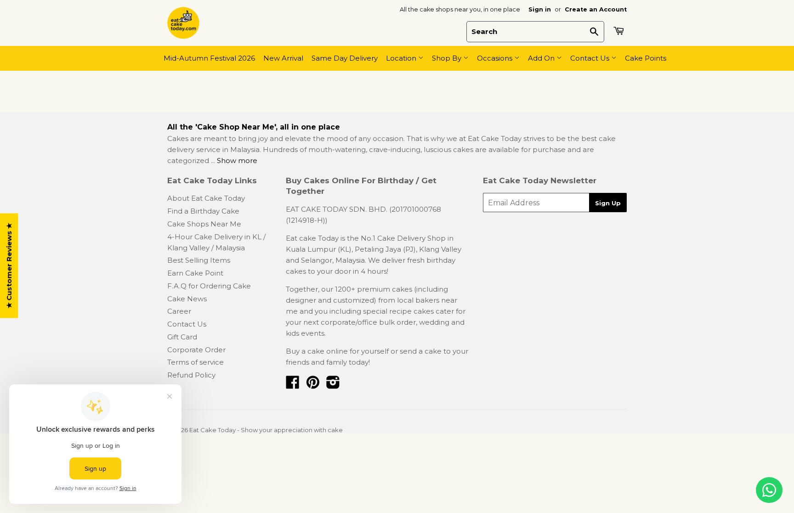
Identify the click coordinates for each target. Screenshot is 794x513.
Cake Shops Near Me (204, 224)
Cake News (187, 298)
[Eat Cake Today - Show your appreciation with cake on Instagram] (333, 385)
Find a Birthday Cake (203, 211)
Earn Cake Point (195, 273)
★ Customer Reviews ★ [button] (9, 265)
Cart (620, 30)
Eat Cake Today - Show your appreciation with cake (266, 430)
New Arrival (283, 58)
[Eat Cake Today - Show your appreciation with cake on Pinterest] (313, 385)
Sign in (539, 9)
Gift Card (182, 337)
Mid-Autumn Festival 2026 (209, 58)
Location (402, 58)
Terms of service (195, 362)
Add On (542, 58)
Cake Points (645, 58)
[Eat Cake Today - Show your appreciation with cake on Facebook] (293, 385)
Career (179, 311)
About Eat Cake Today (206, 198)
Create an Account (596, 9)
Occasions (495, 58)
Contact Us (590, 58)
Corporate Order (196, 349)
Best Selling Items (198, 260)
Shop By (447, 58)
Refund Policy (191, 375)
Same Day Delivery (345, 58)
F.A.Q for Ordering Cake (209, 286)
